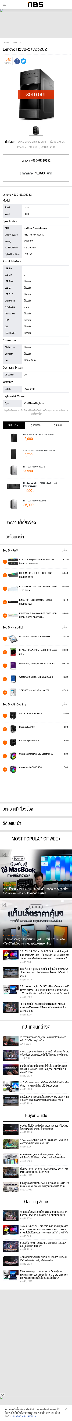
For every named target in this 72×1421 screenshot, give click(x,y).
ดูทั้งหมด (65, 550)
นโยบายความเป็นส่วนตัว (23, 1416)
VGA (20, 142)
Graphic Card (39, 142)
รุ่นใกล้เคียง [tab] (36, 425)
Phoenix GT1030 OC (27, 147)
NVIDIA (44, 147)
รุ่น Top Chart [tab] (13, 425)
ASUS (62, 142)
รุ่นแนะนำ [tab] (58, 425)
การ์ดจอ (52, 142)
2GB (52, 147)
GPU (27, 142)
